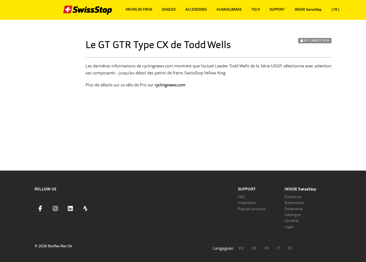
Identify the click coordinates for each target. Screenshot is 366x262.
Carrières (292, 220)
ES (290, 248)
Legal (289, 226)
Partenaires (294, 208)
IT (278, 248)
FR (266, 248)
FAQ (241, 196)
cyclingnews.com (170, 85)
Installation (247, 202)
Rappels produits (252, 208)
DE (254, 248)
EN (241, 248)
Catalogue (293, 214)
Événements (294, 202)
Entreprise (293, 196)
